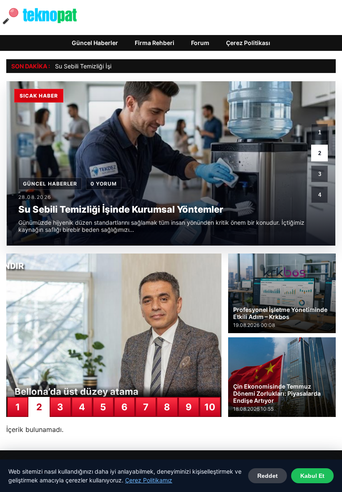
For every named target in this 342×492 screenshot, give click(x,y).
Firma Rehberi (154, 42)
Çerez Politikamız (148, 480)
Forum (200, 42)
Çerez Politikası (248, 42)
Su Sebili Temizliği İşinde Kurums (99, 66)
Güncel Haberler (95, 42)
